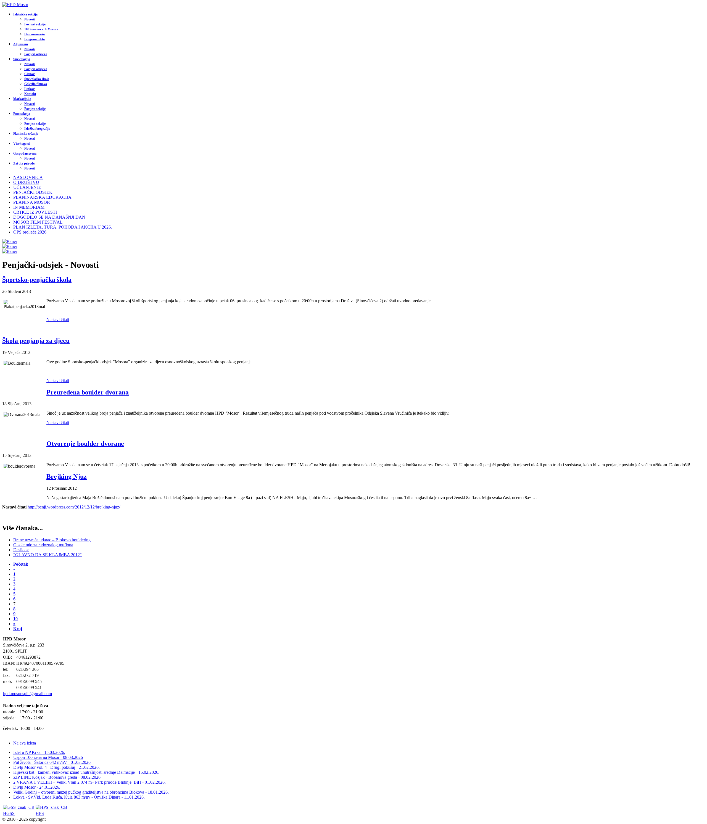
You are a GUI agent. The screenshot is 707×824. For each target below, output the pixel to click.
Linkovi (29, 89)
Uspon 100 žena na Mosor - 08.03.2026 (48, 757)
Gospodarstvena (24, 153)
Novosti (29, 19)
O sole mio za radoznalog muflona (43, 544)
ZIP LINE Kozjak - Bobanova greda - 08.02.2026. (57, 777)
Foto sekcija (21, 114)
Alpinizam (20, 44)
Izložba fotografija (37, 129)
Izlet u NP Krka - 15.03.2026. (39, 752)
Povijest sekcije (35, 24)
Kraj (17, 628)
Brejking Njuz (66, 476)
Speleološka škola (36, 79)
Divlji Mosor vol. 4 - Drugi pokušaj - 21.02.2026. (56, 767)
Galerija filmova (35, 84)
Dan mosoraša (34, 34)
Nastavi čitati (57, 319)
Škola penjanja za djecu (36, 340)
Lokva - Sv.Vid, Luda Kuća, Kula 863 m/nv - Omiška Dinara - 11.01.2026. (79, 797)
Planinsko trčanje (25, 134)
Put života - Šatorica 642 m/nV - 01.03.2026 (52, 762)
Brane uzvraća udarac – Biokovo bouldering (52, 539)
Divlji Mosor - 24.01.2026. (36, 787)
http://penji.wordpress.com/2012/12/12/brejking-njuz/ (74, 507)
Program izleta (34, 39)
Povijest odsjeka (35, 54)
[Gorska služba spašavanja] (19, 807)
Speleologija (21, 59)
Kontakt (30, 94)
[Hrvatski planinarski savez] (51, 807)
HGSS (9, 813)
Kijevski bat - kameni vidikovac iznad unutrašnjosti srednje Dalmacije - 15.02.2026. (86, 772)
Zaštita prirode (24, 163)
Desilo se (21, 549)
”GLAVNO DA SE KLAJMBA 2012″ (47, 554)
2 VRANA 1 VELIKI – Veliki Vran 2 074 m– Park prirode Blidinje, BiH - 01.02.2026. (89, 782)
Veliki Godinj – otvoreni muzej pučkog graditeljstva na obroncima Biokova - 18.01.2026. (91, 792)
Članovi (29, 74)
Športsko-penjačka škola (37, 279)
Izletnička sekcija (25, 14)
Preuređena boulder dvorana (87, 392)
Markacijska (22, 99)
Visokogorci (21, 143)
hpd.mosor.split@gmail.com (27, 693)
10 (15, 618)
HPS (40, 813)
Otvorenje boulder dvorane (85, 443)
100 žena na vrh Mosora (41, 29)
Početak (20, 564)
